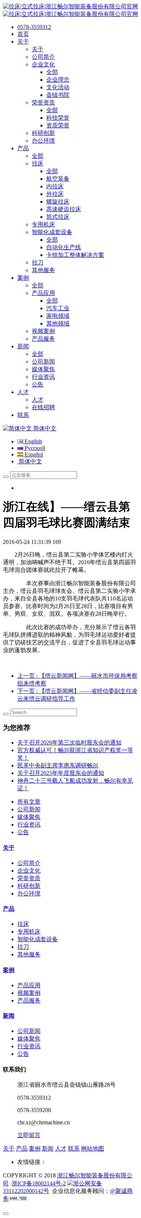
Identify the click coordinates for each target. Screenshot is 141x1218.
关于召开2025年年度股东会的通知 (60, 773)
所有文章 (28, 802)
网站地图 (92, 1148)
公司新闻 (28, 809)
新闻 (8, 1016)
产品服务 (28, 1000)
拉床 (23, 924)
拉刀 (23, 947)
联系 (74, 1148)
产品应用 (28, 985)
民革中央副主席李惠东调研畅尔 (57, 765)
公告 (23, 832)
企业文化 (28, 871)
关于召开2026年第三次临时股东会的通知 (69, 742)
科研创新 (28, 886)
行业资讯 (28, 824)
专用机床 (28, 931)
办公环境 (28, 893)
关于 (8, 848)
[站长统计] (18, 1199)
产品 (8, 909)
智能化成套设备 (37, 939)
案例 (8, 970)
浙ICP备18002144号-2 (39, 1183)
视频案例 (28, 993)
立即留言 (28, 1135)
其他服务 (28, 954)
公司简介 (28, 863)
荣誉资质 (28, 878)
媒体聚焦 (28, 817)
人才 (61, 1148)
